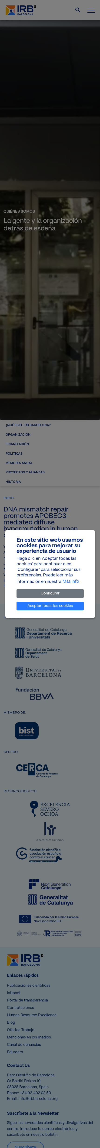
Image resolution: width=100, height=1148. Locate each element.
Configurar (50, 593)
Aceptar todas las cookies (50, 606)
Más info (71, 582)
